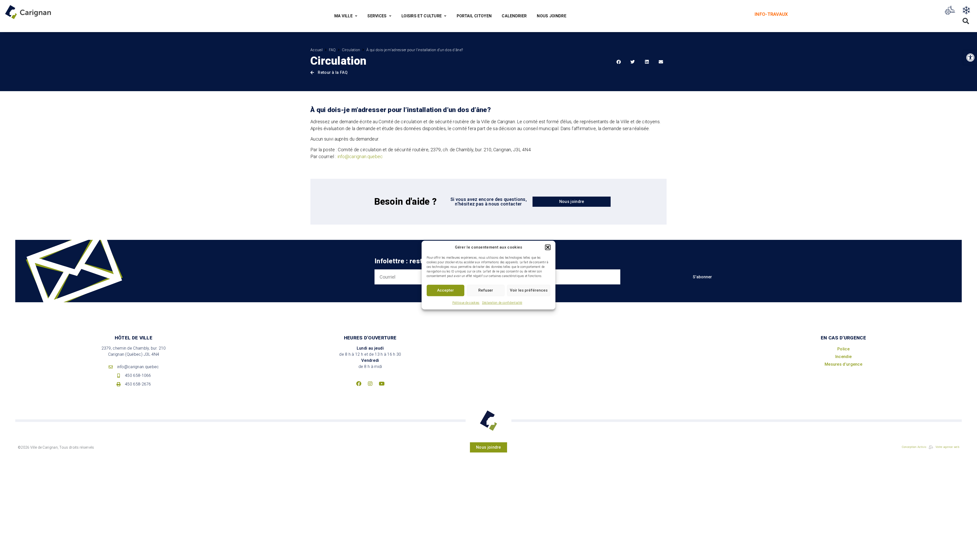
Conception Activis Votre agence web (930, 447)
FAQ (332, 50)
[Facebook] (359, 384)
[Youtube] (382, 384)
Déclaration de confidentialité (502, 303)
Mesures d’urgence (843, 364)
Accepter (445, 290)
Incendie (843, 356)
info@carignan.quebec (360, 156)
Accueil (316, 50)
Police (843, 349)
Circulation (351, 50)
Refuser (485, 290)
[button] (547, 247)
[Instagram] (370, 384)
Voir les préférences (529, 290)
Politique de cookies (466, 303)
